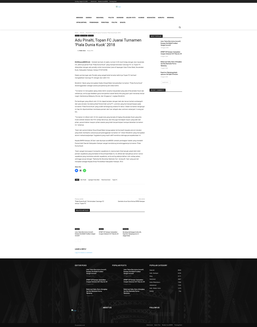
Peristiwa (91, 35)
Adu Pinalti (83, 179)
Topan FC (114, 179)
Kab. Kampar (84, 35)
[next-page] (79, 240)
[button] (179, 27)
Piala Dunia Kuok (105, 179)
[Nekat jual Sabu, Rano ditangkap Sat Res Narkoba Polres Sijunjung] (154, 64)
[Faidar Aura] (76, 51)
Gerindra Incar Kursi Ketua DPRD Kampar (131, 201)
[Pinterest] (98, 56)
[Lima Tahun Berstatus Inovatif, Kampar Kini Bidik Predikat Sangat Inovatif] (86, 222)
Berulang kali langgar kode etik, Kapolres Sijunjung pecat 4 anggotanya (132, 233)
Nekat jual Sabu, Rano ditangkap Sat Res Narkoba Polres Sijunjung (171, 63)
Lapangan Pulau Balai (93, 179)
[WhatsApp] (103, 56)
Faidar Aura (82, 50)
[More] (107, 56)
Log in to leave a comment (83, 252)
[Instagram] (166, 314)
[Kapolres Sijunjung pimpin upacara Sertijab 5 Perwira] (154, 75)
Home (76, 33)
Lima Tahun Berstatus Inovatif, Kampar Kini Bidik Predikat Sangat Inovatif (85, 233)
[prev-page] (76, 240)
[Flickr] (161, 314)
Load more (165, 82)
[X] (93, 56)
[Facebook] (89, 56)
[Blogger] (151, 314)
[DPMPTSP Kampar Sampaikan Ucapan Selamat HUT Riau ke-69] (110, 222)
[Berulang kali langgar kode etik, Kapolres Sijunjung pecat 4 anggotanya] (134, 222)
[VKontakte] (171, 314)
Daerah (82, 33)
